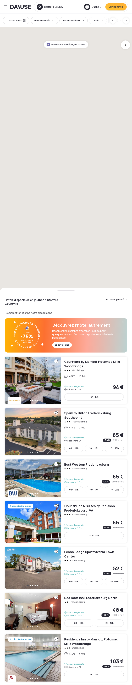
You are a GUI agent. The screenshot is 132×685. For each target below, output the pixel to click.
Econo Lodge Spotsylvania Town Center (66, 568)
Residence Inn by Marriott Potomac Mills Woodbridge (66, 658)
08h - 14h (74, 448)
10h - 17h (94, 396)
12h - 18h (114, 581)
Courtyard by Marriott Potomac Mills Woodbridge (66, 380)
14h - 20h (94, 535)
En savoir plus (62, 344)
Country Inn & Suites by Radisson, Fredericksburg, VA (66, 522)
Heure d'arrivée (42, 20)
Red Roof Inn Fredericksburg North (66, 611)
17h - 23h (114, 448)
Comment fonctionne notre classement (29, 312)
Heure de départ (71, 20)
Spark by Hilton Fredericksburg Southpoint (66, 431)
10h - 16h (94, 581)
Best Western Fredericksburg (66, 478)
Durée (96, 20)
